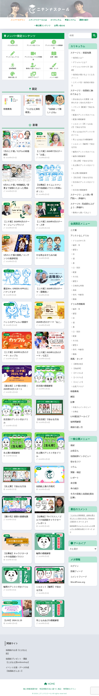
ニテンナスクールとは (38, 20)
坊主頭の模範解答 (80, 190)
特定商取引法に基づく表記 (50, 689)
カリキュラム (55, 20)
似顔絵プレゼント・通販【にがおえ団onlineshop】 (18, 660)
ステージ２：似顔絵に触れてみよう (48, 368)
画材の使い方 (77, 427)
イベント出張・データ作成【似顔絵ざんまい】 (17, 669)
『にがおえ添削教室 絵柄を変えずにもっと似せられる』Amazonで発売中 (82, 518)
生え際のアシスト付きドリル (83, 166)
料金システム (70, 20)
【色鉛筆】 (77, 368)
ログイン (75, 566)
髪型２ (75, 281)
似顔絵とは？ (78, 58)
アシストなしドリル (80, 235)
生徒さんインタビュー (82, 407)
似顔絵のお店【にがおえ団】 (16, 652)
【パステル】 (78, 377)
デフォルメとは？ (80, 62)
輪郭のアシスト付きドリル (84, 152)
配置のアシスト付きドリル (84, 115)
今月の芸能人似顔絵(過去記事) (82, 496)
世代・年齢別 (78, 295)
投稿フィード (77, 571)
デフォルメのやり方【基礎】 (82, 68)
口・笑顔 (76, 268)
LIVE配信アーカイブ (11, 603)
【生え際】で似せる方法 (83, 161)
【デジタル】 (78, 373)
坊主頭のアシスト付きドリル (83, 183)
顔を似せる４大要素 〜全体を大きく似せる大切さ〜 (82, 100)
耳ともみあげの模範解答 (83, 139)
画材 (73, 445)
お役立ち (75, 451)
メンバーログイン (18, 20)
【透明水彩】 (78, 364)
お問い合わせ (59, 25)
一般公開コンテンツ (42, 25)
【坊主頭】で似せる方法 (83, 177)
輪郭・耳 (76, 245)
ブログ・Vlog (41, 237)
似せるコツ (76, 461)
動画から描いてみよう (82, 212)
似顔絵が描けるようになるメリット (83, 76)
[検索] (94, 35)
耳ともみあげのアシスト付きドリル (83, 133)
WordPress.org (78, 582)
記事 (38, 468)
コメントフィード (79, 577)
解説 (73, 397)
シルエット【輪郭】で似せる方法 (83, 145)
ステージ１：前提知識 (81, 53)
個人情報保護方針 (30, 689)
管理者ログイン (69, 689)
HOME (51, 683)
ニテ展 (7, 133)
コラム (74, 467)
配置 (74, 272)
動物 (74, 299)
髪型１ (75, 250)
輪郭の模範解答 (79, 156)
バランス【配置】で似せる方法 (83, 108)
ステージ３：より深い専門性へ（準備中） (82, 197)
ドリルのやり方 (79, 241)
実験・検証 (76, 472)
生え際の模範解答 (80, 173)
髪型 (74, 314)
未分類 (74, 483)
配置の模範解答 (79, 119)
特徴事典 (75, 391)
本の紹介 (75, 488)
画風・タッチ (77, 359)
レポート (75, 478)
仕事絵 (39, 167)
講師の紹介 (83, 20)
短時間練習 (76, 422)
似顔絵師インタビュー (81, 456)
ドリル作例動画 (78, 304)
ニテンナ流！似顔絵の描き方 (83, 84)
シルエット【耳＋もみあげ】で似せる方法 (82, 125)
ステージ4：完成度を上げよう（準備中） (82, 206)
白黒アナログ (78, 386)
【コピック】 (78, 382)
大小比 (75, 277)
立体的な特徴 (78, 286)
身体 (74, 290)
